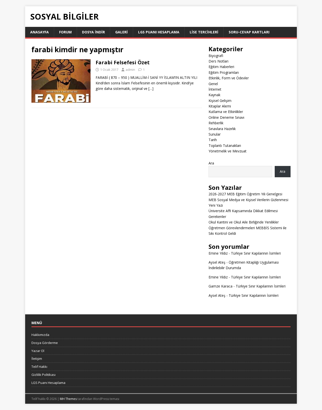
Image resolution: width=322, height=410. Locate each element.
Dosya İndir (93, 32)
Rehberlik (216, 123)
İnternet (215, 89)
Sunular (215, 134)
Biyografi (216, 55)
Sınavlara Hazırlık (222, 128)
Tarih (213, 139)
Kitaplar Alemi (220, 106)
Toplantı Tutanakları (225, 145)
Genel (213, 83)
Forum (65, 32)
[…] (150, 88)
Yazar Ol (37, 350)
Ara (211, 163)
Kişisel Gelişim (220, 100)
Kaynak (214, 94)
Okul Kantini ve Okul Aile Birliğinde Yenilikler (244, 222)
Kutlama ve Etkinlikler (226, 111)
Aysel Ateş (217, 262)
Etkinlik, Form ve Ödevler (229, 78)
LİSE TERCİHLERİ (204, 32)
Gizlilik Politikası (43, 374)
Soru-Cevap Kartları (249, 32)
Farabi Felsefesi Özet (123, 62)
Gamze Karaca (220, 286)
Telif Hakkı (39, 366)
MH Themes (68, 399)
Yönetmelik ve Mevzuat (228, 151)
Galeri (121, 32)
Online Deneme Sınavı (226, 117)
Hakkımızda (40, 334)
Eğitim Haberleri (221, 66)
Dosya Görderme (44, 342)
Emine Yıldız (218, 253)
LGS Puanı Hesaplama (158, 32)
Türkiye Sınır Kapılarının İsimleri (256, 253)
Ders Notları (218, 61)
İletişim (36, 358)
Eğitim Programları (224, 72)
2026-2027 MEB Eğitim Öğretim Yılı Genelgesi (245, 194)
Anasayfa (39, 32)
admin (130, 69)
